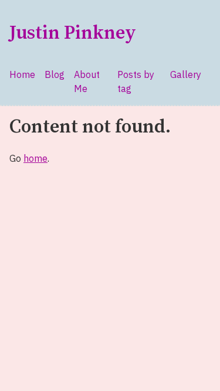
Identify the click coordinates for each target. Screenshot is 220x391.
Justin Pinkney (72, 33)
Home (22, 74)
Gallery (185, 74)
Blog (55, 74)
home (35, 158)
